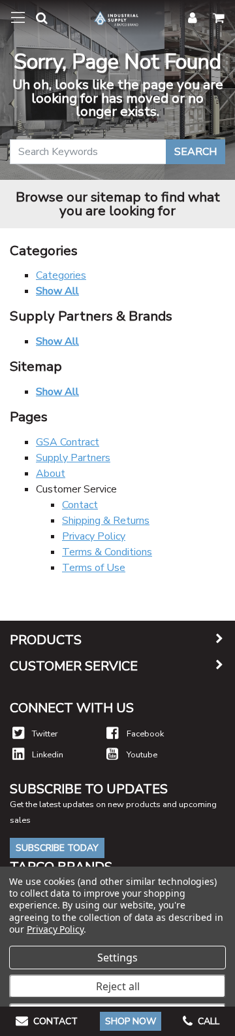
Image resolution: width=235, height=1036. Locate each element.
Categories (61, 275)
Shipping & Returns (105, 520)
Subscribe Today (57, 848)
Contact (80, 505)
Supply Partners (73, 458)
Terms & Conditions (107, 552)
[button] (36, 20)
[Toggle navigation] (17, 17)
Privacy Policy (93, 536)
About (50, 473)
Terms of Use (93, 568)
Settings (117, 957)
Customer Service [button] (74, 666)
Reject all (118, 986)
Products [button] (46, 640)
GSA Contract (67, 442)
